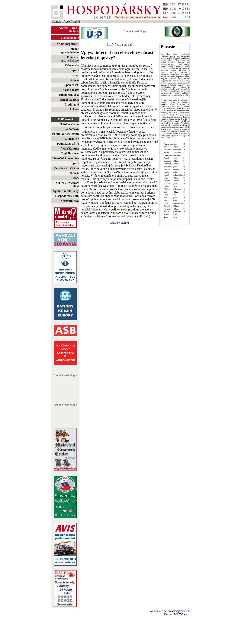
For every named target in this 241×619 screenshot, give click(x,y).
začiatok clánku (119, 222)
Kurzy (75, 75)
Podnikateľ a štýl (68, 143)
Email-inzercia (69, 99)
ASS (76, 177)
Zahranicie (72, 138)
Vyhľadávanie (69, 37)
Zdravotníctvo (69, 200)
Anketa (74, 109)
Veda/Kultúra (70, 148)
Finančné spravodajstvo (70, 58)
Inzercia (73, 80)
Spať (110, 44)
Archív (63, 28)
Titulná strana (69, 124)
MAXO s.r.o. (182, 614)
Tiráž (73, 28)
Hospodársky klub (67, 195)
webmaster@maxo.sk (177, 611)
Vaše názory (71, 89)
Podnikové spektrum (65, 133)
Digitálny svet (70, 153)
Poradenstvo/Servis (66, 168)
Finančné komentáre (65, 158)
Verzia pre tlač (123, 44)
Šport (75, 70)
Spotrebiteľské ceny (66, 191)
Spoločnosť (71, 85)
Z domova (72, 129)
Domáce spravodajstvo (70, 50)
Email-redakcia (69, 94)
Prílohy (74, 31)
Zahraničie (72, 65)
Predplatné (72, 104)
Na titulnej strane (67, 44)
